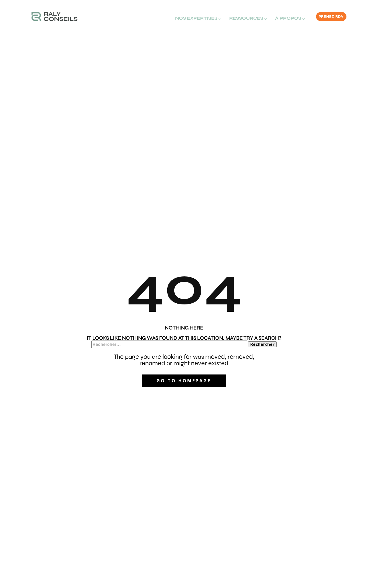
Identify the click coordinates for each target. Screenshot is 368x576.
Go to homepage (184, 381)
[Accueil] (54, 16)
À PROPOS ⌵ (290, 18)
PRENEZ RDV (331, 16)
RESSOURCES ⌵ (248, 18)
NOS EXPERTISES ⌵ (198, 18)
